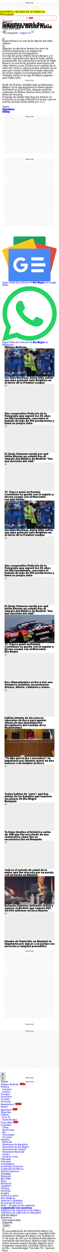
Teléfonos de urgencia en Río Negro (21, 1210)
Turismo (5, 1099)
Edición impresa (10, 1171)
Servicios (6, 1101)
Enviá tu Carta (10, 1156)
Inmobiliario (7, 1164)
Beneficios (6, 1217)
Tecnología (8, 1134)
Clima (5, 1127)
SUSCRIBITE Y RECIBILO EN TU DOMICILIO (22, 13)
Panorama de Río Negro (15, 1146)
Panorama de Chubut (14, 1149)
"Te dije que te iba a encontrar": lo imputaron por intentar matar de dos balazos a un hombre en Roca (29, 761)
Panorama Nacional (13, 1151)
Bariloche (6, 1183)
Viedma (5, 1188)
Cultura (5, 1114)
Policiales (6, 1159)
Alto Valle (6, 1178)
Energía (5, 1094)
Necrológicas (8, 1198)
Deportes (7, 21)
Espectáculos (9, 1119)
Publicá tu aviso (9, 1195)
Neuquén (6, 1176)
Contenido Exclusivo (12, 1166)
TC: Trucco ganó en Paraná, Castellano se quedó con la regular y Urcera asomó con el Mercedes (29, 494)
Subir (6, 1225)
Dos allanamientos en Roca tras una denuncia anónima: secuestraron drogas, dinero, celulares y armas (29, 685)
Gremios (6, 1089)
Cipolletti (6, 1185)
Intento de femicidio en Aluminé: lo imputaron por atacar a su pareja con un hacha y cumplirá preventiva (29, 944)
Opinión (5, 1139)
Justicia (6, 1091)
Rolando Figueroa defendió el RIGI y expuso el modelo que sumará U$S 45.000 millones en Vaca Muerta (29, 908)
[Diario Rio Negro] (3, 1228)
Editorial (7, 1142)
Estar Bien (9, 1122)
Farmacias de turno (11, 1203)
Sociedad (6, 1125)
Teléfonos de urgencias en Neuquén (21, 1212)
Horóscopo (8, 1129)
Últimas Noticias (13, 1084)
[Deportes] (5, 21)
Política (5, 1086)
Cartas (6, 1154)
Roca (3, 1181)
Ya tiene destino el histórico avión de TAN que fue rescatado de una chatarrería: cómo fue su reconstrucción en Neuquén (28, 835)
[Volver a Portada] (29, 18)
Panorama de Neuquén (15, 1144)
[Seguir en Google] (3, 45)
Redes (4, 1106)
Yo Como (7, 1137)
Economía (6, 1096)
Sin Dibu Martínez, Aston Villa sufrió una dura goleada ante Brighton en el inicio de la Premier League (29, 380)
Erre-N (6, 1117)
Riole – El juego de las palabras (18, 1205)
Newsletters (11, 1104)
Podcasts (6, 1161)
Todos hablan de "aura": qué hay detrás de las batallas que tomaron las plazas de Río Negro (28, 796)
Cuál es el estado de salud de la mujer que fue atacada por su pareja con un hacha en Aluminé (29, 872)
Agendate (9, 1109)
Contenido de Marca (12, 1168)
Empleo (5, 1193)
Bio (4, 1132)
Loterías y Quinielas (12, 1200)
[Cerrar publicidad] (2, 1074)
